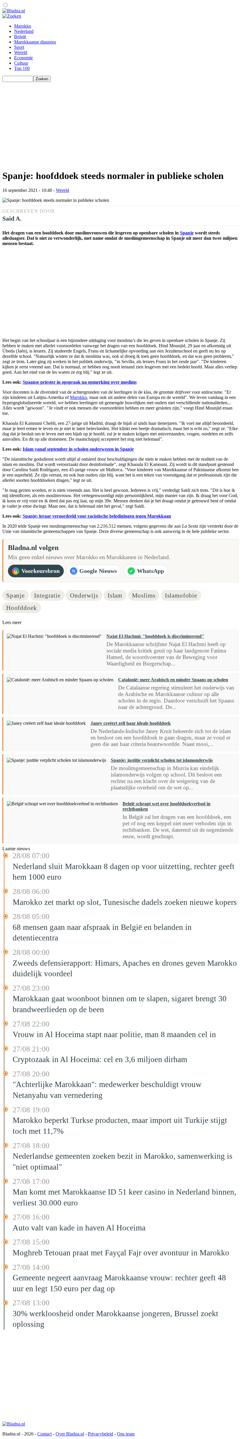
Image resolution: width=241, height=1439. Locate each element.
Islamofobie (181, 595)
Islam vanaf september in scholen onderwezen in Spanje (78, 449)
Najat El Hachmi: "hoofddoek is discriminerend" (155, 636)
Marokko (22, 26)
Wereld (20, 52)
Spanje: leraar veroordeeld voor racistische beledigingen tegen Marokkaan (97, 516)
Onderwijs (84, 595)
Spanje (187, 232)
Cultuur (21, 63)
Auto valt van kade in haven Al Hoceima (79, 1227)
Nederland (24, 31)
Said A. (11, 218)
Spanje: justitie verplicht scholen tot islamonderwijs (162, 760)
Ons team (126, 1433)
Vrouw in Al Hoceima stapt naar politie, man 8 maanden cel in (114, 1034)
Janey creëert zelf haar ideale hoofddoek (131, 723)
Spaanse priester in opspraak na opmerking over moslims (80, 382)
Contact (44, 1433)
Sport (19, 47)
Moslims (143, 595)
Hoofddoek (21, 607)
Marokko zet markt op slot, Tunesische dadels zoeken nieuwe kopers (125, 902)
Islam (115, 595)
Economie (23, 57)
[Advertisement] (120, 123)
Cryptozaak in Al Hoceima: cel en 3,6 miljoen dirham (100, 1059)
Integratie (47, 595)
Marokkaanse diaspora (35, 41)
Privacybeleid (100, 1433)
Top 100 (22, 68)
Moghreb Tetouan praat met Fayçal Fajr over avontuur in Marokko (121, 1252)
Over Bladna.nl (70, 1433)
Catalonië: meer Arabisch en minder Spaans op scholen (173, 679)
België (20, 36)
